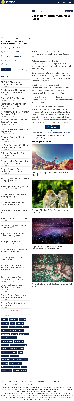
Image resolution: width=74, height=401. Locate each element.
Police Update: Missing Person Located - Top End (14, 187)
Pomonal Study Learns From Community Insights (13, 105)
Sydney (19, 363)
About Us (17, 384)
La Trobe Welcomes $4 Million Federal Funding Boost (14, 146)
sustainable (14, 356)
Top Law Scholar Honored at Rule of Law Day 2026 (13, 234)
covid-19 (4, 338)
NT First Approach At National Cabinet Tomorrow (14, 121)
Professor (25, 327)
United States (6, 352)
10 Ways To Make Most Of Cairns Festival (12, 242)
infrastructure (19, 341)
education (14, 345)
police (39, 132)
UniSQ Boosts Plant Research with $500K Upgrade (14, 250)
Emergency (5, 356)
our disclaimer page (44, 399)
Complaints (28, 384)
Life (33, 11)
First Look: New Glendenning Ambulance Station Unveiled (13, 91)
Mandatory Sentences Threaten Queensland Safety (15, 113)
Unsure (7, 64)
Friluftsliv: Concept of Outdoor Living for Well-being (52, 285)
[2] (1, 395)
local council (13, 338)
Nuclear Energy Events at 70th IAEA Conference (14, 226)
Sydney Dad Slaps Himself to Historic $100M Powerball (51, 173)
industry (4, 348)
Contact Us (5, 384)
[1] (71, 393)
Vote (6, 69)
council (22, 334)
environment (12, 330)
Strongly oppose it (12, 60)
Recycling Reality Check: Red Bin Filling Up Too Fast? (15, 179)
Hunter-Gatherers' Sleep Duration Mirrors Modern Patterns (12, 287)
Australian (20, 323)
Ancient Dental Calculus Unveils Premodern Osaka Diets (15, 296)
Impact (4, 370)
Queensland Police (51, 138)
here (67, 122)
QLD (33, 135)
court (10, 370)
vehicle (50, 135)
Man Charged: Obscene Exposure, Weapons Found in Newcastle (13, 267)
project (15, 352)
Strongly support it (12, 47)
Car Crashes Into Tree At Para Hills (14, 211)
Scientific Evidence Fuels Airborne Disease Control (12, 278)
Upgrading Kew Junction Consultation (11, 258)
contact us (31, 399)
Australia (47, 132)
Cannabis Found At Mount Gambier (12, 138)
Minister (21, 330)
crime (20, 352)
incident (23, 370)
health (4, 330)
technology (23, 345)
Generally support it (12, 52)
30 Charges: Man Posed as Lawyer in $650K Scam (12, 203)
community (5, 323)
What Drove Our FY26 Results (14, 218)
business (14, 334)
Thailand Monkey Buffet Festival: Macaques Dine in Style (51, 211)
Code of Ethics (53, 381)
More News (15, 311)
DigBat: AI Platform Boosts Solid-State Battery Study (13, 83)
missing (67, 132)
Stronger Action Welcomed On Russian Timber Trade (14, 162)
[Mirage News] (8, 2)
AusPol (22, 348)
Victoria (17, 327)
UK (27, 334)
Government (13, 319)
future (12, 363)
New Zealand (6, 359)
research (4, 327)
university (23, 319)
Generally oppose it (12, 56)
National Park (60, 135)
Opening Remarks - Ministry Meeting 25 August (13, 195)
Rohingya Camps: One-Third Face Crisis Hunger (13, 154)
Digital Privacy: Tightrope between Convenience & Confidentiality (47, 247)
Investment (5, 345)
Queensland (57, 132)
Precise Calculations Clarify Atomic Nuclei (13, 304)
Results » (22, 69)
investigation (13, 348)
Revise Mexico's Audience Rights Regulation (15, 130)
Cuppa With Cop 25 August (12, 98)
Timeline (5, 76)
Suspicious (41, 135)
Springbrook (37, 138)
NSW (11, 327)
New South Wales (7, 341)
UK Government (17, 359)
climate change (14, 367)
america (24, 367)
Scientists (5, 363)
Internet (16, 370)
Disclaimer (40, 381)
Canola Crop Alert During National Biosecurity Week (13, 170)
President (5, 367)
